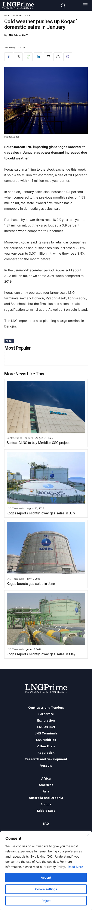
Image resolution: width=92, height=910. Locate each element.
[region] (46, 870)
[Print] (57, 56)
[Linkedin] (38, 56)
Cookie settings (46, 889)
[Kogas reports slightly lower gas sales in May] (46, 619)
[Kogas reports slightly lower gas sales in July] (46, 478)
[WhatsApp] (28, 56)
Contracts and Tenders (20, 438)
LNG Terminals (21, 15)
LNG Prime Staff (18, 35)
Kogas (9, 340)
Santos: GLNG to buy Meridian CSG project (38, 443)
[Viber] (67, 56)
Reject (46, 900)
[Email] (48, 56)
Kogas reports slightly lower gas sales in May (41, 654)
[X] (18, 56)
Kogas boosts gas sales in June (31, 584)
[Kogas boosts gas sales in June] (46, 548)
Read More (75, 867)
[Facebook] (8, 56)
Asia (6, 15)
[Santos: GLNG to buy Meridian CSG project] (46, 407)
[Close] (87, 835)
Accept (46, 877)
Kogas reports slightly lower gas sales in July (41, 513)
